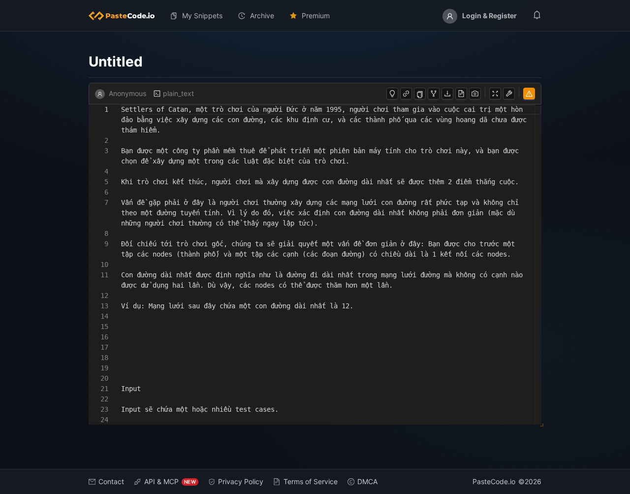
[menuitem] (125, 16)
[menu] (315, 16)
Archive (262, 15)
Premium (316, 15)
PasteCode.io (493, 481)
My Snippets (202, 15)
